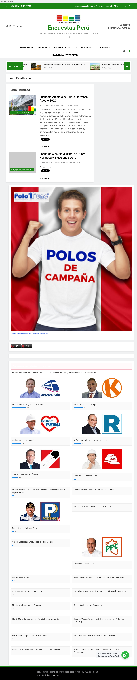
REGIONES (42, 47)
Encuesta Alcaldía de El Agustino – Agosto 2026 (109, 64)
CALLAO (104, 47)
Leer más (43, 146)
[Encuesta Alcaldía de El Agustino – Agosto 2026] (78, 68)
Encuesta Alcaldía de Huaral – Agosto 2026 (48, 64)
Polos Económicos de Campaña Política (29, 333)
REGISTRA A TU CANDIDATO (65, 55)
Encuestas (46, 105)
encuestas (46, 162)
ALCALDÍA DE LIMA (63, 47)
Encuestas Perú (68, 27)
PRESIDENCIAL (27, 47)
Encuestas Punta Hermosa (22, 112)
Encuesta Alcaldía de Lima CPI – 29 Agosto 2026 (96, 8)
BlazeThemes (53, 675)
